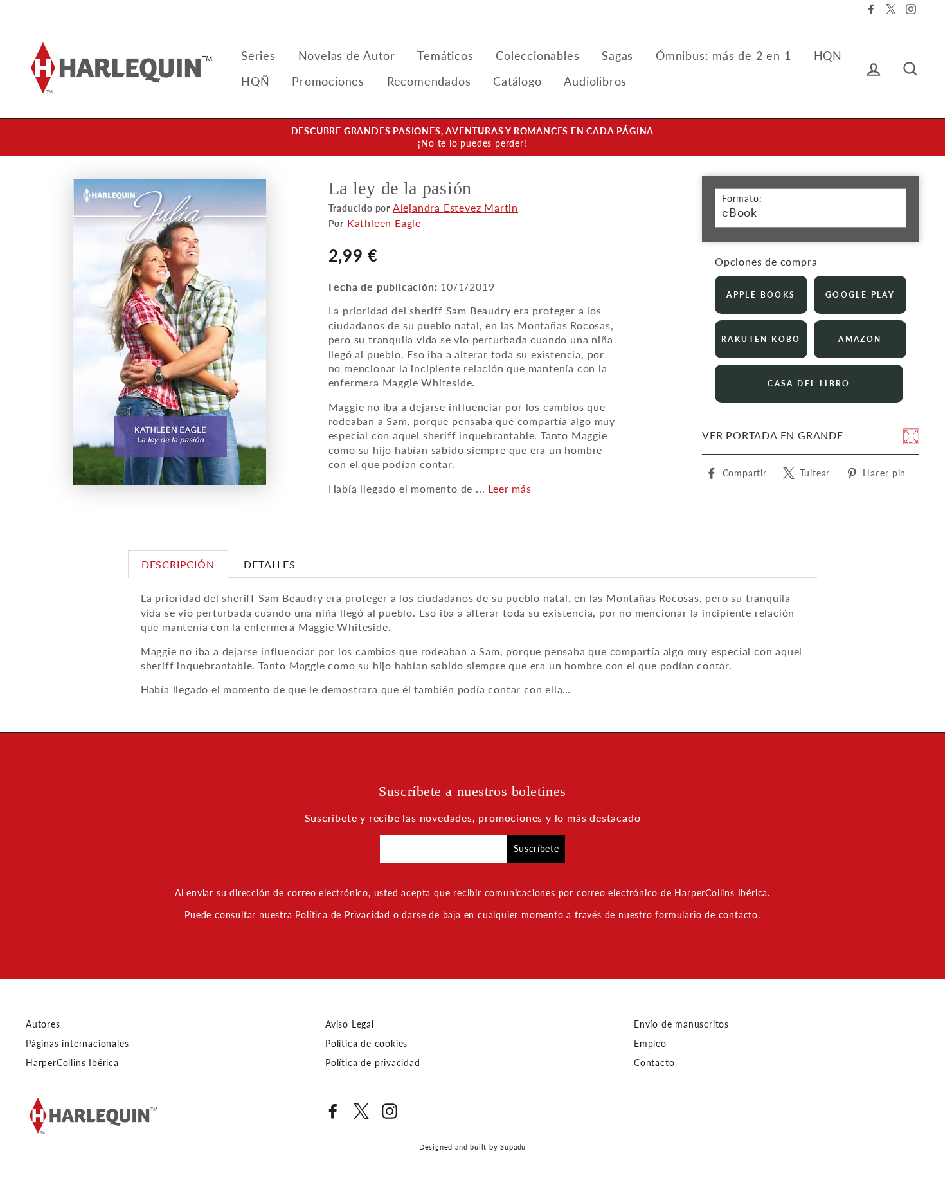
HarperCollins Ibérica (72, 1063)
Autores (43, 1024)
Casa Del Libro (809, 383)
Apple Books (760, 295)
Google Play (860, 295)
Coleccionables (537, 55)
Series (258, 55)
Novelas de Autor (346, 55)
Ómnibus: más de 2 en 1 (723, 55)
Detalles (269, 564)
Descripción (178, 564)
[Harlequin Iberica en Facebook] (333, 1111)
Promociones (328, 81)
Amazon (859, 339)
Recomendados (429, 81)
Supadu (513, 1147)
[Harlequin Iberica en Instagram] (389, 1111)
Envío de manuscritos (681, 1024)
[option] (472, 137)
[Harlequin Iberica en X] (361, 1111)
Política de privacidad (372, 1063)
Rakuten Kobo (761, 339)
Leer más (509, 488)
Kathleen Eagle (384, 223)
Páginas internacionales (77, 1043)
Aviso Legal (349, 1024)
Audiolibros (595, 81)
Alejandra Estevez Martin (455, 207)
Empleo (650, 1043)
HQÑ (255, 81)
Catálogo (517, 81)
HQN (828, 55)
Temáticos (445, 55)
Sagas (617, 55)
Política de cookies (366, 1043)
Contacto (654, 1063)
